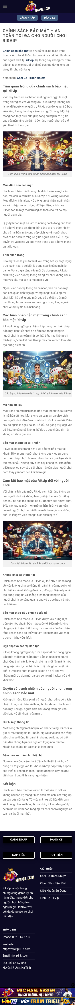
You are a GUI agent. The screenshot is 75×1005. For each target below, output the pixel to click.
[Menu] (5, 6)
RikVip (7, 888)
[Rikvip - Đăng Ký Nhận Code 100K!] (37, 6)
